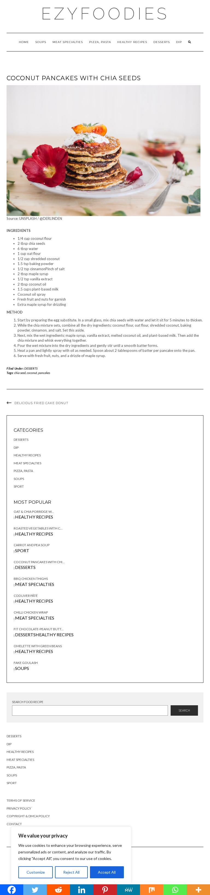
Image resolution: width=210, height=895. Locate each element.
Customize (36, 872)
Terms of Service (21, 800)
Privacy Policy (19, 808)
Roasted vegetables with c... (38, 528)
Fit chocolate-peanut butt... (39, 629)
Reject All (71, 872)
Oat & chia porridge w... (34, 512)
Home (24, 42)
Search (184, 710)
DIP (179, 42)
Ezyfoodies (105, 13)
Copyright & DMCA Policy (28, 816)
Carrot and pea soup (31, 545)
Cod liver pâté (26, 596)
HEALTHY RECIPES (132, 42)
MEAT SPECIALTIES (67, 42)
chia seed (20, 373)
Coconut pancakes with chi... (39, 562)
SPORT (19, 486)
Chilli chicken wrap (31, 612)
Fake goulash (26, 663)
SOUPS (40, 42)
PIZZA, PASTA (100, 42)
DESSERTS (161, 42)
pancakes (44, 373)
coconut (32, 373)
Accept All (107, 872)
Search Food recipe (27, 702)
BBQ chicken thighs (31, 579)
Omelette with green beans (38, 646)
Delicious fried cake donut (41, 403)
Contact (14, 824)
